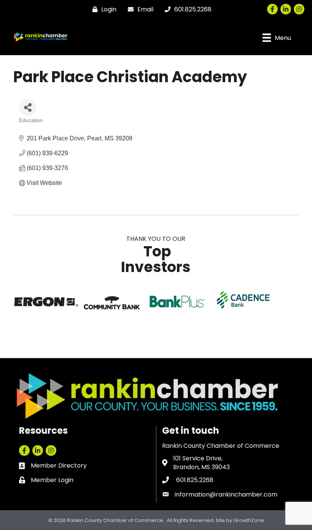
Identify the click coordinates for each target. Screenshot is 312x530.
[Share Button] (27, 107)
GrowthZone (248, 520)
